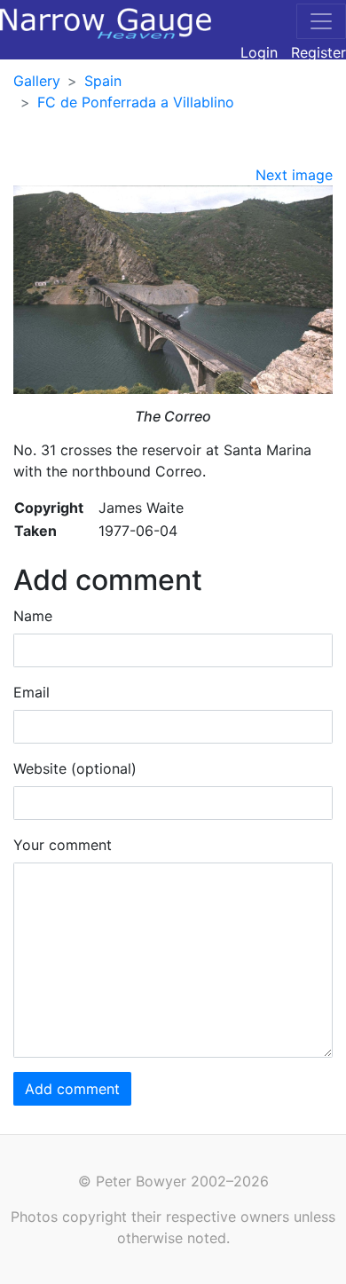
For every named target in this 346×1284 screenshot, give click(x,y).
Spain (103, 81)
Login (259, 52)
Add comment (72, 1089)
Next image (294, 175)
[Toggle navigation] (321, 21)
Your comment (62, 845)
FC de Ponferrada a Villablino (135, 102)
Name (32, 616)
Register (318, 52)
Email (31, 692)
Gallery (36, 81)
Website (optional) (75, 768)
